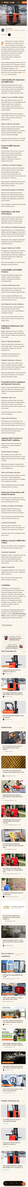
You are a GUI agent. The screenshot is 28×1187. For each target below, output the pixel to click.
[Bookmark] (17, 1183)
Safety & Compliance (8, 6)
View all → (23, 651)
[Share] (21, 1183)
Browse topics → (22, 727)
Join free (25, 2)
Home (2, 6)
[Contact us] (24, 1184)
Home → (24, 1101)
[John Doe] (2, 30)
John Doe (7, 28)
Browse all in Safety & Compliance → (20, 954)
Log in (18, 2)
